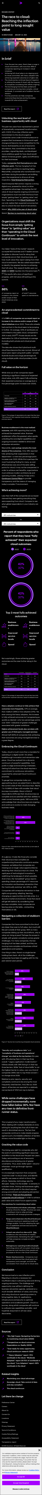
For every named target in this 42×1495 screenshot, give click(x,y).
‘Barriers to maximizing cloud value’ (21, 213)
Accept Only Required (21, 1483)
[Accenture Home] (21, 3)
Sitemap (5, 1422)
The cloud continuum (15, 1388)
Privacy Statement (8, 1426)
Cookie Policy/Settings (10, 1434)
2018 (12, 271)
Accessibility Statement (10, 1438)
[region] (21, 1471)
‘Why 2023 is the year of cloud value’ (22, 209)
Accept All (21, 1476)
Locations (5, 1418)
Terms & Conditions (9, 1430)
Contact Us (6, 1414)
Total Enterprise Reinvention (22, 180)
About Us (5, 1410)
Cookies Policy (34, 1470)
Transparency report (9, 1442)
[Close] (39, 1450)
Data (35, 1232)
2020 (4, 271)
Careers (4, 1406)
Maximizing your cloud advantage (20, 1378)
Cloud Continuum (27, 200)
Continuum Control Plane (12, 478)
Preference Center (8, 1402)
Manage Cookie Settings (21, 1489)
